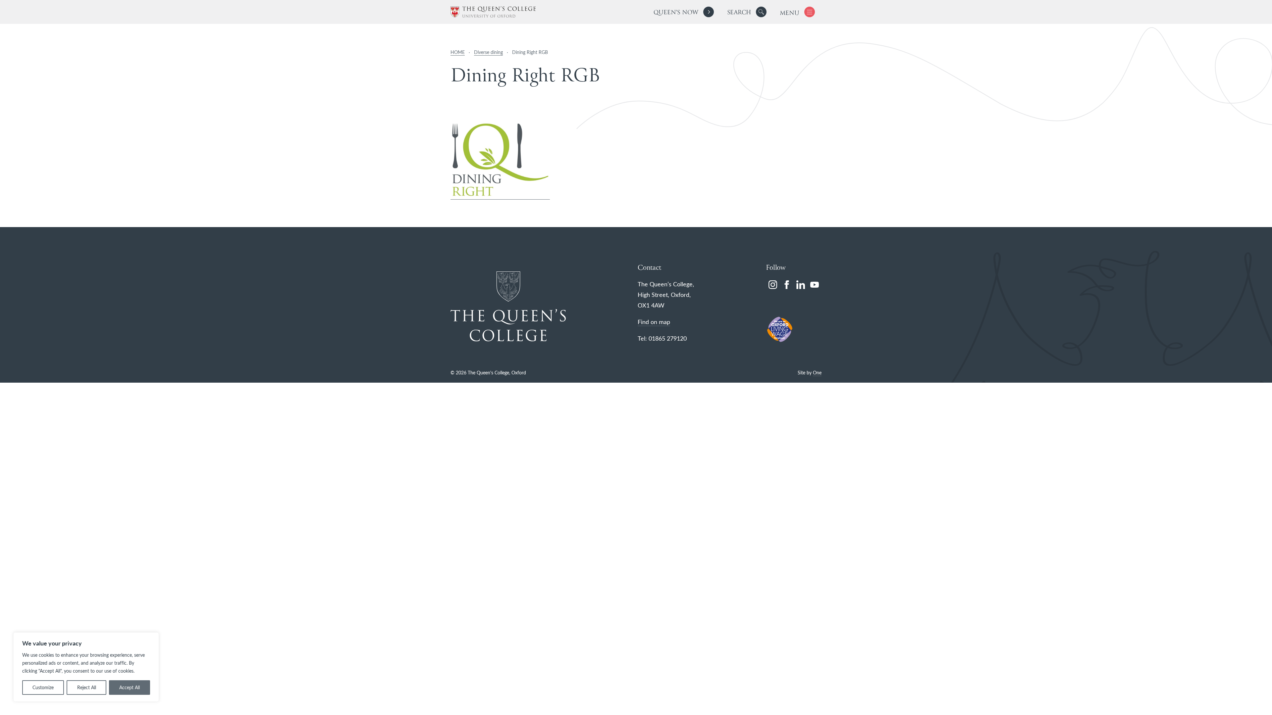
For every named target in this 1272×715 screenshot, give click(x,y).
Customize (43, 687)
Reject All (86, 687)
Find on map (654, 322)
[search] (746, 12)
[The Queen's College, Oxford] (493, 12)
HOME (457, 52)
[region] (86, 667)
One (817, 372)
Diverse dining (488, 52)
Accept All (129, 687)
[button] (761, 12)
